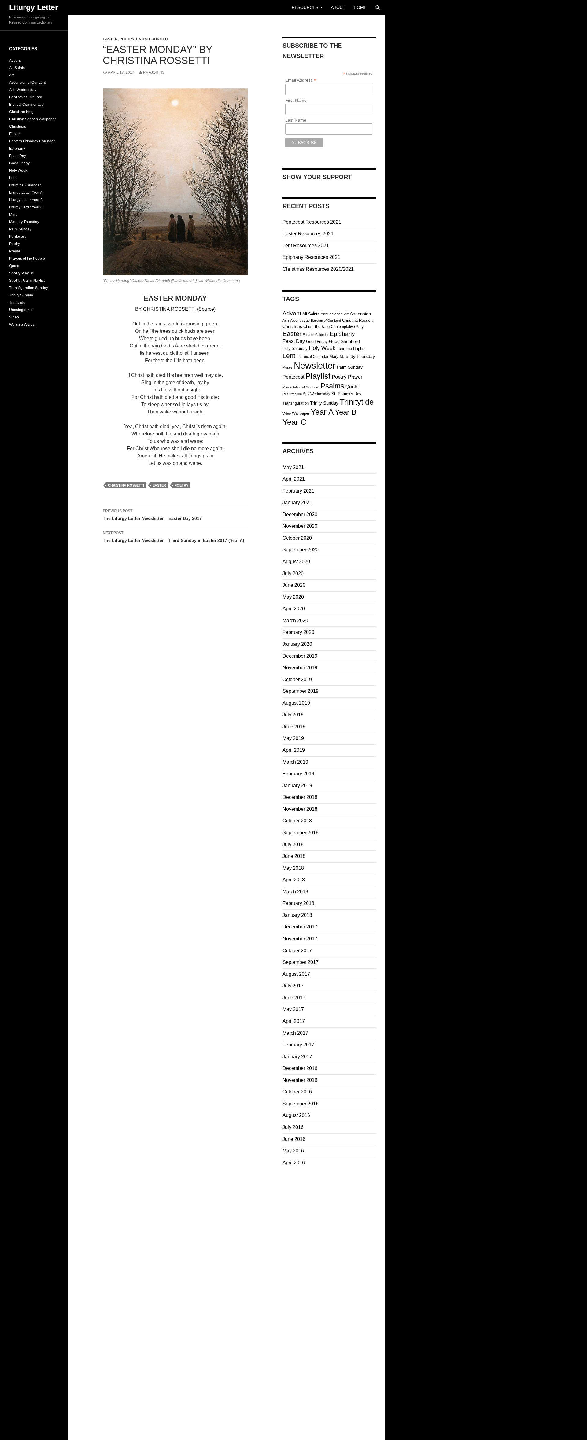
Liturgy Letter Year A (25, 192)
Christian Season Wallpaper (32, 119)
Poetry (127, 39)
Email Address (300, 80)
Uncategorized (152, 39)
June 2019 (293, 726)
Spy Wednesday (316, 394)
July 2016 (293, 1127)
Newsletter (315, 365)
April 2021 (293, 479)
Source (206, 309)
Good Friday (317, 341)
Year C (294, 422)
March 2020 (295, 620)
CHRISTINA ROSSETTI (169, 309)
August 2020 (296, 561)
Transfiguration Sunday (28, 288)
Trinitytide (357, 402)
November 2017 (299, 938)
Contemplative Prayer (349, 327)
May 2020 (293, 597)
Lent (288, 355)
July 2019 (293, 714)
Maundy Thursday (357, 356)
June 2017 (293, 997)
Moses (287, 367)
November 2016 (299, 1080)
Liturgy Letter (33, 7)
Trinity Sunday (324, 403)
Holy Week (322, 348)
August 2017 (296, 974)
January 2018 (297, 915)
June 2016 (293, 1139)
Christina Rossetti (126, 485)
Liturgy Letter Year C (26, 207)
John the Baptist (351, 348)
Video (286, 413)
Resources (305, 7)
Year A (322, 412)
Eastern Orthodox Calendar (32, 141)
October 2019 (297, 679)
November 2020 (299, 526)
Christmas (292, 326)
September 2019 (300, 691)
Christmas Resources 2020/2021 (318, 269)
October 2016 (297, 1091)
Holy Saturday (295, 348)
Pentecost (293, 377)
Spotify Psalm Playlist (27, 280)
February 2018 (298, 903)
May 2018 (293, 868)
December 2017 (299, 926)
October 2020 (297, 538)
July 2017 (293, 985)
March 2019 (295, 762)
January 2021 (297, 502)
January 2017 (297, 1056)
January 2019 (297, 785)
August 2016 (296, 1115)
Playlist (317, 376)
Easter (110, 39)
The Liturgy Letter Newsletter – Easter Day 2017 (152, 515)
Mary (334, 356)
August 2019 (296, 703)
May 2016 (293, 1150)
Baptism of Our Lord (326, 320)
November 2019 (299, 667)
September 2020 (300, 549)
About (338, 7)
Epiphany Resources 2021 (311, 257)
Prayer (355, 377)
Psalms (332, 386)
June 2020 (293, 585)
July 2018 (293, 844)
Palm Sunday (350, 367)
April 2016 (293, 1162)
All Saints (310, 314)
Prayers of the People (27, 258)
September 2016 (300, 1103)
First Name (296, 100)
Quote (352, 386)
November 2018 (299, 809)
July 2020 (293, 573)
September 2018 (300, 832)
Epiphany (342, 334)
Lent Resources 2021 (305, 245)
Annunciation (332, 314)
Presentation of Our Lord (300, 387)
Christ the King (316, 326)
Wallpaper (300, 413)
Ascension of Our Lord (27, 82)
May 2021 (293, 467)
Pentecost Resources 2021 (311, 222)
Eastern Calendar (316, 334)
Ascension (360, 313)
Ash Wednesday (296, 320)
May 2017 (293, 1009)
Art (346, 314)
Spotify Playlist (21, 273)
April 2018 (293, 879)
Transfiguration (295, 403)
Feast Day (293, 341)
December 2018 (299, 797)
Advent (291, 313)
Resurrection (292, 394)
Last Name (295, 120)
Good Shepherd (344, 341)
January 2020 (297, 644)
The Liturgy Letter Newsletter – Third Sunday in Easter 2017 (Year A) (173, 537)
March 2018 (295, 891)
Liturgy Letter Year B (26, 200)
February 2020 (298, 632)
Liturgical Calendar (312, 356)
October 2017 (297, 950)
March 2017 (295, 1033)
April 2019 (293, 750)
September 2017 (300, 962)
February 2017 (298, 1044)
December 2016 (299, 1068)
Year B (345, 412)
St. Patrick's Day (346, 393)
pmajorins (153, 72)
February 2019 (298, 773)
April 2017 (293, 1021)
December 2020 (299, 514)
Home (360, 7)
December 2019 (299, 656)
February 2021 (298, 491)
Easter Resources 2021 (308, 233)
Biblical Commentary (26, 104)
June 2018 (293, 856)
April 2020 (293, 608)
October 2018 (297, 820)
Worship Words (22, 324)
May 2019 (293, 738)
